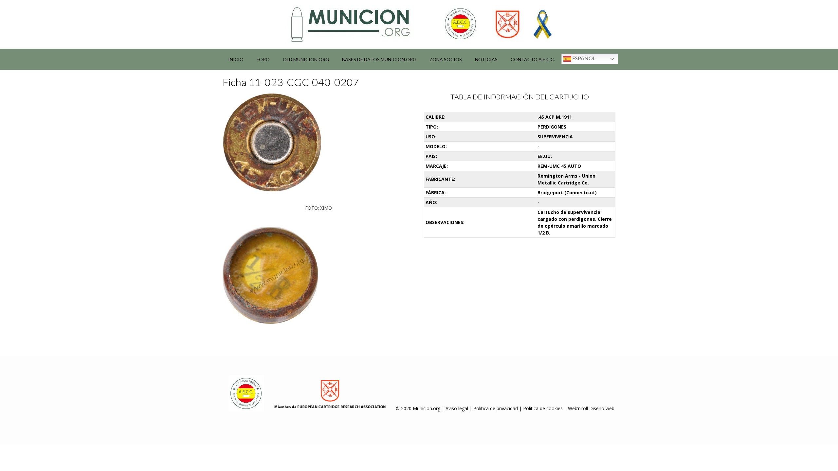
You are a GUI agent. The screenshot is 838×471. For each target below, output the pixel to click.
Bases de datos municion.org (379, 59)
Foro (263, 59)
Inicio (236, 59)
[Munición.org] (419, 24)
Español (583, 58)
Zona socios (445, 59)
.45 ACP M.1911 (554, 117)
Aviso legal (457, 408)
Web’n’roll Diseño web (591, 408)
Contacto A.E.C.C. (533, 59)
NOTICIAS (486, 59)
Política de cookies (543, 408)
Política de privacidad (495, 408)
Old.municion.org (306, 59)
